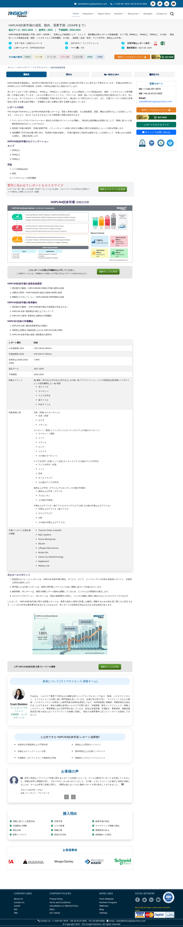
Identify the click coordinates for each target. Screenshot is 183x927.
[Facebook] (153, 3)
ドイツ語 (38, 57)
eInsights (147, 13)
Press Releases (106, 898)
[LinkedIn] (166, 3)
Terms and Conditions (60, 902)
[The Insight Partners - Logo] (18, 14)
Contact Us (161, 13)
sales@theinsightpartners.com (92, 3)
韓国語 (90, 57)
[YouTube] (173, 3)
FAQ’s (52, 909)
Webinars (104, 905)
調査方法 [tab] (155, 74)
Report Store (104, 13)
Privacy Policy (56, 898)
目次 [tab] (70, 74)
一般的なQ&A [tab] (112, 74)
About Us (18, 898)
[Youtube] (159, 901)
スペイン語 (51, 57)
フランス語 (64, 57)
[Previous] (60, 797)
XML (16, 912)
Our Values (54, 912)
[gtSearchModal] (172, 14)
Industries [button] (87, 13)
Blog (101, 909)
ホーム (11, 67)
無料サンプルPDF (108, 271)
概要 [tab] (27, 74)
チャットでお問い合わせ (157, 132)
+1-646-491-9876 (121, 3)
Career (17, 905)
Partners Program (108, 902)
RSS (15, 909)
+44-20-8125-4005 (138, 3)
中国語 (100, 57)
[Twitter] (159, 3)
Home (76, 13)
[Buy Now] (162, 57)
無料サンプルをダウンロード (131, 56)
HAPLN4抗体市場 (57, 67)
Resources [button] (133, 13)
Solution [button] (118, 13)
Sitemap (103, 912)
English (27, 57)
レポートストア (23, 67)
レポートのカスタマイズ (156, 124)
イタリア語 (78, 57)
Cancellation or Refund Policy (63, 905)
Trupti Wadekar (19, 704)
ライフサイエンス (40, 67)
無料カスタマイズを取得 (112, 189)
